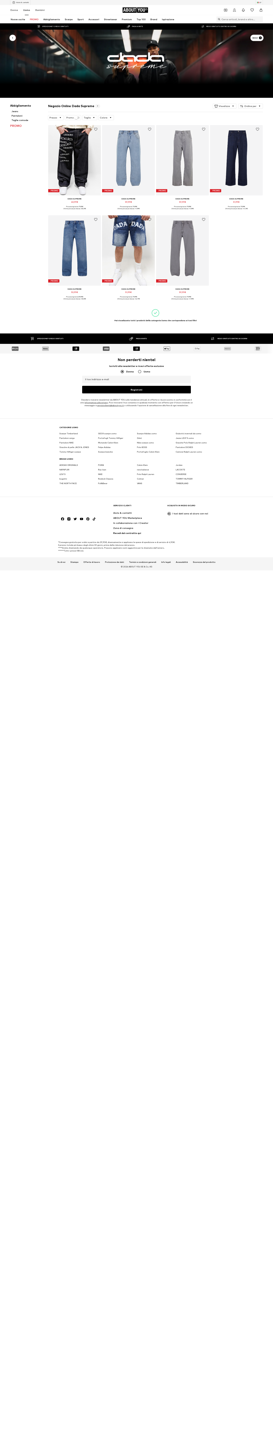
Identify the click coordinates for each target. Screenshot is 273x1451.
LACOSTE (180, 469)
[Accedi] (234, 10)
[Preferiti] (252, 10)
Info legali (166, 562)
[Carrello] (261, 10)
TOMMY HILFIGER (184, 479)
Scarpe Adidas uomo (147, 433)
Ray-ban (102, 469)
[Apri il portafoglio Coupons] (226, 10)
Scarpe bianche (105, 452)
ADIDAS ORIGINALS (68, 465)
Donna (14, 10)
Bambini (40, 10)
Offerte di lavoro (91, 562)
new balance (143, 469)
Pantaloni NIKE (66, 442)
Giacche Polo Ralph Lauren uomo (191, 442)
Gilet (139, 438)
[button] (224, 106)
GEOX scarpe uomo (107, 433)
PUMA (101, 465)
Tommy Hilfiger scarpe (70, 452)
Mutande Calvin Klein (108, 442)
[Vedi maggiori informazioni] (74, 211)
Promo (70, 117)
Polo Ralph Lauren (145, 474)
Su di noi (61, 562)
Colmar (140, 479)
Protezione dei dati (114, 562)
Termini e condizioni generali (142, 562)
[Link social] (62, 519)
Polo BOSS (142, 447)
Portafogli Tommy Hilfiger (110, 438)
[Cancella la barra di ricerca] (260, 19)
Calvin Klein (142, 465)
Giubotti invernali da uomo (188, 433)
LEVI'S (62, 474)
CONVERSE (181, 474)
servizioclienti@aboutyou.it (110, 405)
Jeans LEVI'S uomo (185, 438)
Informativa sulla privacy (96, 402)
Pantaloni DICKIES (184, 447)
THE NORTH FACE (68, 483)
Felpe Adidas (104, 447)
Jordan (179, 465)
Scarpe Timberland (68, 433)
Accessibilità (182, 562)
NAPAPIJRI (64, 469)
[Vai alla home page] (76, 506)
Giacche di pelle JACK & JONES (74, 447)
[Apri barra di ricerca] (218, 19)
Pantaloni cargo (67, 438)
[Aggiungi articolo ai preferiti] (96, 129)
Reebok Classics (105, 479)
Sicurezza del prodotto (204, 562)
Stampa (74, 562)
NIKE (100, 474)
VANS (139, 483)
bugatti (63, 479)
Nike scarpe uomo (145, 442)
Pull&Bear (102, 483)
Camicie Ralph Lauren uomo (189, 452)
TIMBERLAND (182, 483)
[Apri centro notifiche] (243, 10)
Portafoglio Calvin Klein (148, 452)
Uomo (26, 10)
